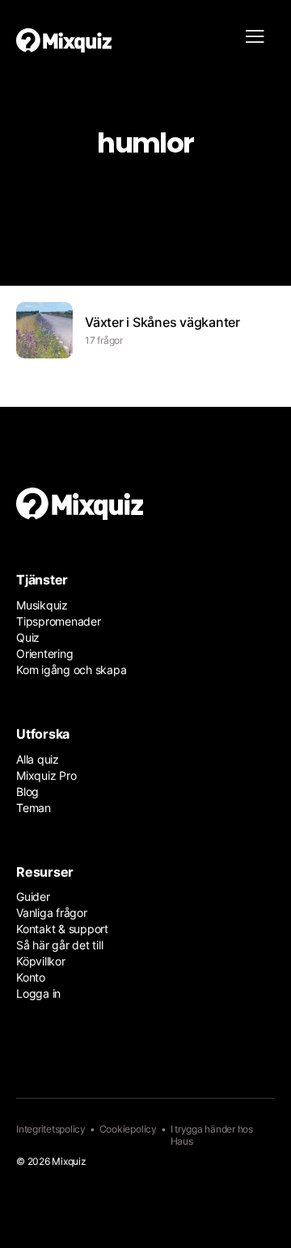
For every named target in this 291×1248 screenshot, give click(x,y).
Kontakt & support (62, 929)
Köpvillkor (40, 961)
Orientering (44, 653)
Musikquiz (42, 605)
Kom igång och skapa (71, 669)
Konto (30, 977)
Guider (33, 896)
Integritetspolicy (51, 1129)
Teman (33, 808)
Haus (182, 1141)
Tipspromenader (58, 621)
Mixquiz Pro (46, 775)
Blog (27, 791)
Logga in (38, 993)
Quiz (28, 637)
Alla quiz (37, 759)
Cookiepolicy (128, 1129)
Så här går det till (59, 945)
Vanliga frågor (51, 912)
